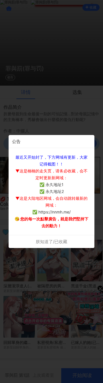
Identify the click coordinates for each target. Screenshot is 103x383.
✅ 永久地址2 (51, 191)
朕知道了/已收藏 (51, 241)
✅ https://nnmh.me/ (51, 211)
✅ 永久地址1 (51, 184)
